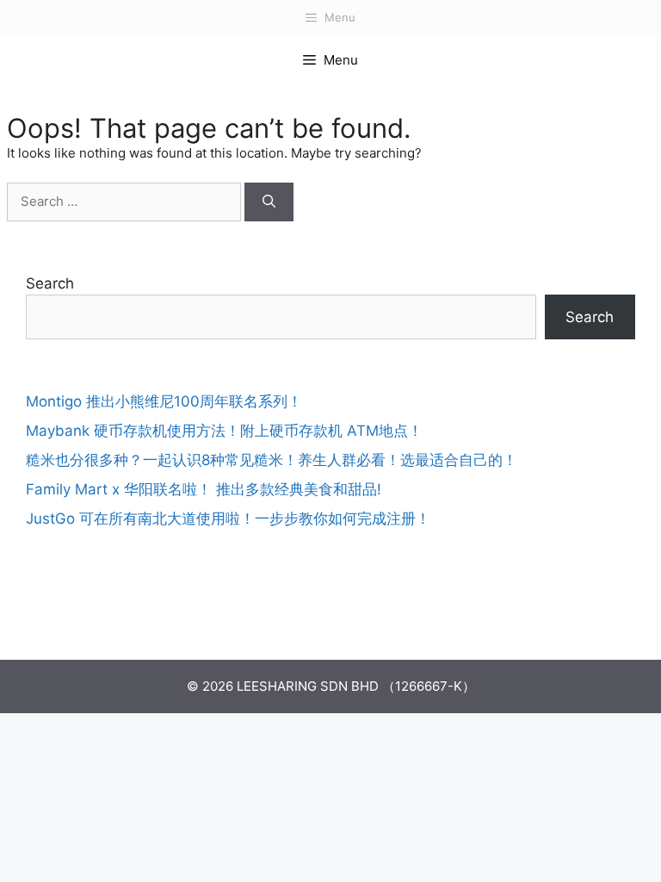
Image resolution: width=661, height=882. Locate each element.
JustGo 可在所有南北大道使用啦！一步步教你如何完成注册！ (228, 518)
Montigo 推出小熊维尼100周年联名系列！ (164, 401)
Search (50, 283)
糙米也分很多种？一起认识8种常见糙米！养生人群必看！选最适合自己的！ (271, 460)
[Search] (268, 202)
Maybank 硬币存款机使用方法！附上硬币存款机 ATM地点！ (224, 430)
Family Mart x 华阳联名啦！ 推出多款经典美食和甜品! (203, 489)
